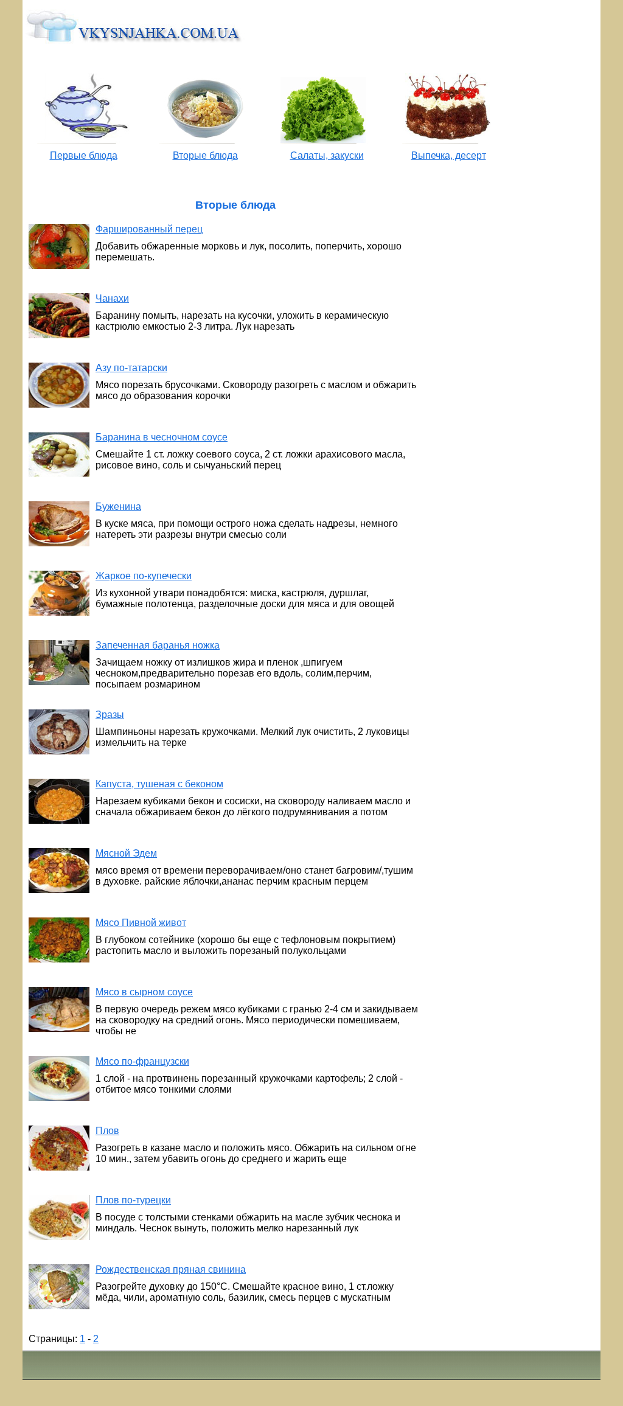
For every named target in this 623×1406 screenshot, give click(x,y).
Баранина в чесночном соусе (162, 437)
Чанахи (112, 298)
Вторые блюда (205, 155)
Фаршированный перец (149, 229)
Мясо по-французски (142, 1061)
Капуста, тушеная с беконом (159, 784)
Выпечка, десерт (448, 155)
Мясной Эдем (126, 853)
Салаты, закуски (327, 155)
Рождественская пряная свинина (171, 1269)
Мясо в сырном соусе (144, 992)
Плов (107, 1131)
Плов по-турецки (133, 1200)
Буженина (118, 506)
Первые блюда (83, 155)
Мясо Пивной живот (141, 922)
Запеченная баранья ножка (158, 645)
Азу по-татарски (131, 368)
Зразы (110, 714)
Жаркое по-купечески (144, 576)
